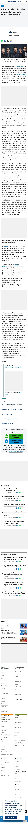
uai (12, 423)
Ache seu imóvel (18, 717)
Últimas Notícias (18, 681)
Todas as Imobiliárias (19, 742)
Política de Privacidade (5, 709)
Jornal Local (17, 764)
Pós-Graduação (18, 694)
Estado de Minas (18, 786)
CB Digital (3, 746)
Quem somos (4, 706)
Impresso (4, 740)
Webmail (3, 717)
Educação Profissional (19, 691)
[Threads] (26, 811)
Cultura (16, 684)
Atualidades (17, 778)
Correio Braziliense (5, 668)
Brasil (2, 678)
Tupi (15, 794)
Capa (2, 670)
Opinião (2, 696)
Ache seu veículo (4, 759)
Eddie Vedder (11, 405)
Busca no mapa (18, 722)
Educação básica (18, 668)
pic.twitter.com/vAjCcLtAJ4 (13, 367)
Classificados (5, 719)
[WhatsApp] (2, 41)
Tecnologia (3, 701)
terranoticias (7, 414)
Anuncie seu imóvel (18, 719)
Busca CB (3, 749)
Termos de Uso (4, 711)
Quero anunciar (4, 721)
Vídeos (2, 770)
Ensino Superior (18, 671)
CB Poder (16, 766)
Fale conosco (17, 697)
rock (20, 409)
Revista (16, 776)
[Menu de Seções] (2, 1)
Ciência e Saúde (4, 693)
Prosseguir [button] (11, 817)
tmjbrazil (6, 423)
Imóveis (2, 724)
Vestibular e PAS (18, 686)
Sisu (15, 689)
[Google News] (11, 41)
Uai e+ (16, 792)
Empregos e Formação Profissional (5, 729)
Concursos (18, 699)
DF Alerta (17, 761)
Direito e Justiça (4, 691)
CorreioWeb (5, 715)
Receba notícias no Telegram (16, 441)
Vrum (3, 758)
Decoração (17, 735)
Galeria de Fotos (18, 737)
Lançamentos (17, 724)
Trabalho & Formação (19, 674)
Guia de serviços (18, 730)
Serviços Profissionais (5, 734)
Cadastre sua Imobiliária (19, 745)
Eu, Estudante (19, 667)
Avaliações (3, 767)
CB (4, 405)
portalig (14, 409)
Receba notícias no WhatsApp (16, 436)
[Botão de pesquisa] (26, 1)
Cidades (2, 673)
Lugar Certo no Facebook (20, 740)
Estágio (16, 676)
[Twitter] (8, 41)
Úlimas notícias (18, 727)
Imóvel (17, 715)
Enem (16, 679)
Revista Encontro (20, 772)
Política (2, 675)
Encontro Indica (18, 781)
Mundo (2, 683)
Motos (2, 772)
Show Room (17, 732)
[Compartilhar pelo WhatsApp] (20, 493)
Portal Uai (17, 789)
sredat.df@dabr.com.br (15, 451)
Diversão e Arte (9, 28)
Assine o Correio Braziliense (7, 754)
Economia (3, 680)
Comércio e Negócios (5, 737)
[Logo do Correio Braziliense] (14, 1)
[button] (18, 813)
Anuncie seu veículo (5, 762)
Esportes (3, 688)
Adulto (2, 732)
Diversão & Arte (4, 685)
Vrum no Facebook (5, 775)
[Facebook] (5, 41)
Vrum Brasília (17, 769)
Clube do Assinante (5, 751)
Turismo (2, 703)
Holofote (3, 698)
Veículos (3, 726)
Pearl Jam (6, 409)
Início (2, 28)
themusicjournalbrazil (10, 419)
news (20, 405)
